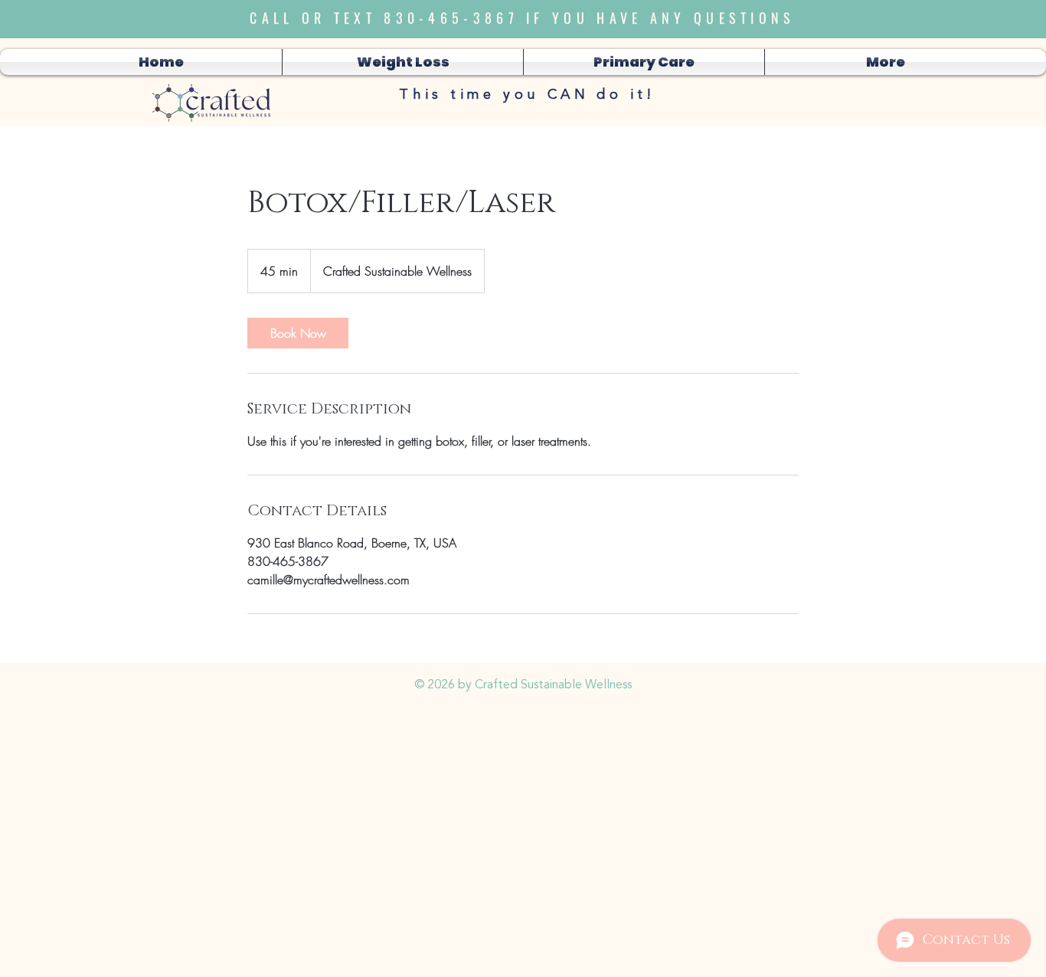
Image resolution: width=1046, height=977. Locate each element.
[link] (297, 333)
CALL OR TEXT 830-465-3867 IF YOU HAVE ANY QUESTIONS (522, 13)
